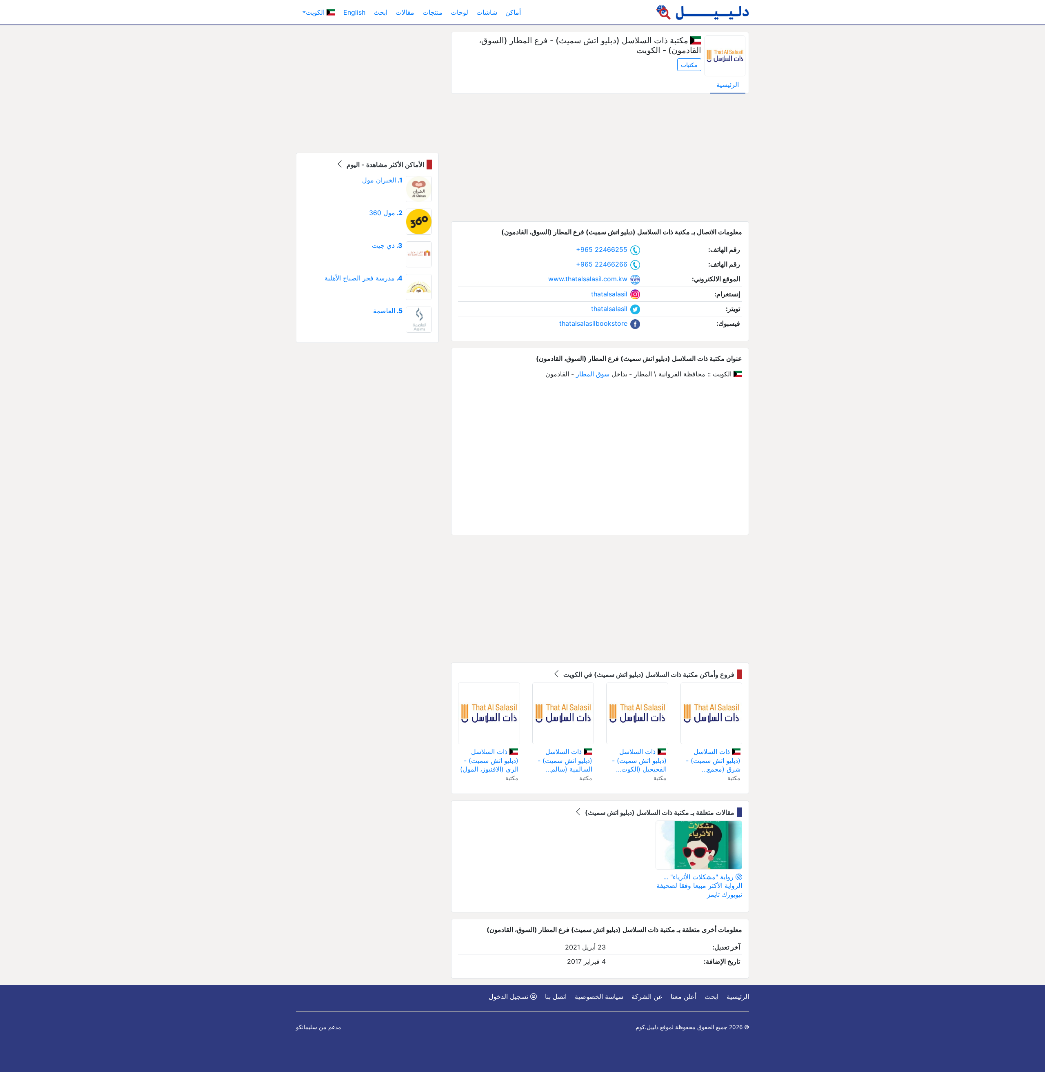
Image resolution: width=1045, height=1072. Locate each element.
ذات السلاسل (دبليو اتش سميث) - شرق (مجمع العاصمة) (713, 760)
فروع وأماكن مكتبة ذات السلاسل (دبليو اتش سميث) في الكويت (648, 674)
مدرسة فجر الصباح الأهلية (363, 278)
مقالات (405, 12)
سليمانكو (306, 1027)
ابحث (380, 12)
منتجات (432, 12)
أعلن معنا (683, 996)
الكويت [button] (316, 12)
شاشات (486, 12)
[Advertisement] (600, 157)
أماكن (513, 12)
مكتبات (689, 64)
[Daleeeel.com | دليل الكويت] (702, 12)
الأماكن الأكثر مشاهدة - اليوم (384, 164)
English (354, 12)
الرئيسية (727, 84)
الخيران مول (382, 180)
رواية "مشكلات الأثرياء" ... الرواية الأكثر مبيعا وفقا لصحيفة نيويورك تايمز (699, 886)
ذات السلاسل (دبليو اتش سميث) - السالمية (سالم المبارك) (565, 760)
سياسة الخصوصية (599, 996)
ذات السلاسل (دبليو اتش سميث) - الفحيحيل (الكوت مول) (639, 760)
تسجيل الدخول (509, 996)
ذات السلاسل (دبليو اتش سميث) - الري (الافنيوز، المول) (489, 760)
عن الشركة (647, 996)
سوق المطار (592, 374)
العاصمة (387, 311)
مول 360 (385, 213)
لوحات (459, 12)
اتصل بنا (556, 996)
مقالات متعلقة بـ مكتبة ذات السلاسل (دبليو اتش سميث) (658, 812)
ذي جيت (387, 245)
